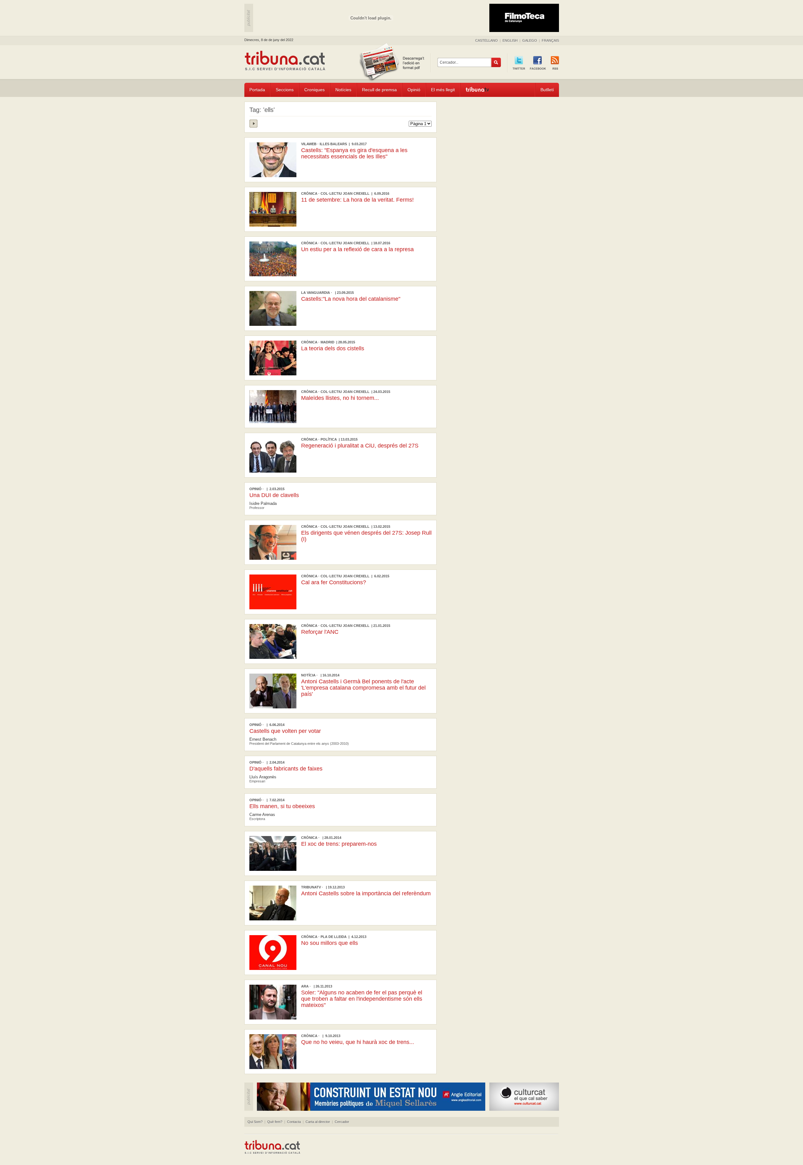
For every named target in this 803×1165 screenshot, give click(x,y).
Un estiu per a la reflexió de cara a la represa (357, 249)
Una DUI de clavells (274, 495)
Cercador (342, 1122)
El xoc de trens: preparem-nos (339, 844)
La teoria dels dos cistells (332, 348)
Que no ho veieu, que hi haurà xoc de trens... (357, 1042)
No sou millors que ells (329, 943)
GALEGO (529, 40)
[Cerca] (496, 62)
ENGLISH (510, 40)
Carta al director (318, 1122)
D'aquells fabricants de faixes (285, 768)
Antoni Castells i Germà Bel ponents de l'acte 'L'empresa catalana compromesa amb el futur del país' (363, 687)
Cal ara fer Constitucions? (333, 582)
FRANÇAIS (550, 40)
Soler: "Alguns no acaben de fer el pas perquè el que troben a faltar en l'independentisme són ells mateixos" (361, 998)
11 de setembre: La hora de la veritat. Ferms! (357, 200)
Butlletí (547, 89)
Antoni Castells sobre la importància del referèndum (366, 893)
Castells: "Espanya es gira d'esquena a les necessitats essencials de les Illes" (354, 153)
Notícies (343, 89)
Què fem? (274, 1122)
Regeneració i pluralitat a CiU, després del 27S (359, 445)
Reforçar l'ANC (319, 632)
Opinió (413, 89)
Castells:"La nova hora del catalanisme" (350, 299)
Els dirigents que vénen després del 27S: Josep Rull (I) (366, 536)
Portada (257, 89)
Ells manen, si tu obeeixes (282, 806)
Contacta (294, 1122)
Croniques (314, 89)
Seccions (285, 89)
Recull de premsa (379, 89)
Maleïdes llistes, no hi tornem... (340, 398)
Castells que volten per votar (285, 731)
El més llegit (443, 89)
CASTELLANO (486, 40)
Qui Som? (255, 1122)
